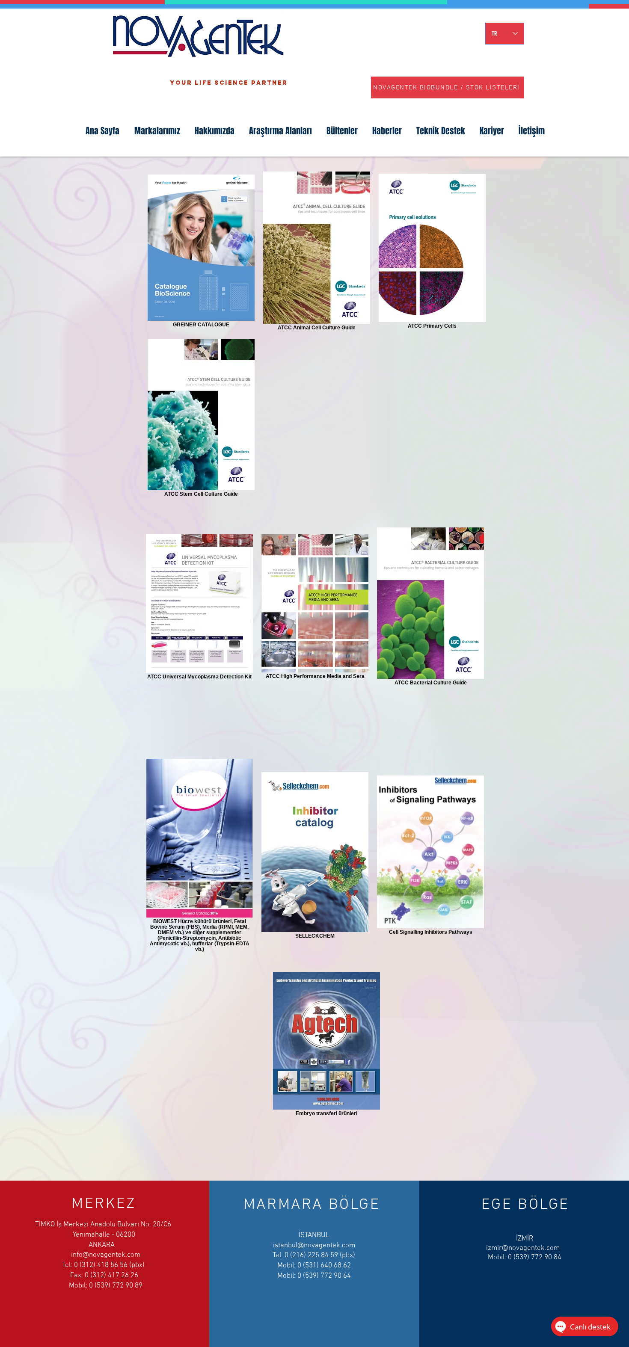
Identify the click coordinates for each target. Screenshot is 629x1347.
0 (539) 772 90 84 (534, 1257)
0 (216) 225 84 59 (311, 1255)
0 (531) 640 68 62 (324, 1265)
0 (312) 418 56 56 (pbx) (110, 1265)
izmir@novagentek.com (523, 1248)
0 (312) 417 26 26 (111, 1275)
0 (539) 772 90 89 (115, 1286)
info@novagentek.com (105, 1255)
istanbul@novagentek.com (314, 1245)
